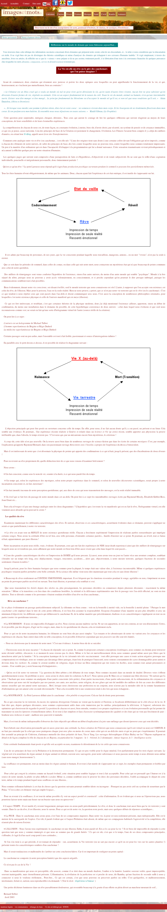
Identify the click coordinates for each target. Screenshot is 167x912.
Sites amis (36, 3)
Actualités (15, 3)
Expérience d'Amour (84, 880)
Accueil (4, 3)
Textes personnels (9, 37)
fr (41, 13)
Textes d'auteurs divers (31, 37)
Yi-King (27, 134)
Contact (26, 3)
